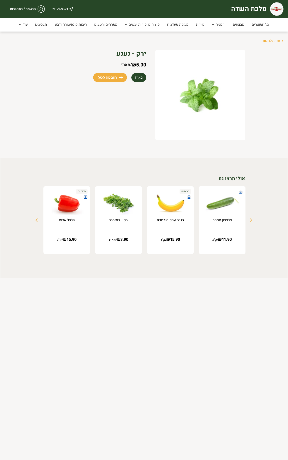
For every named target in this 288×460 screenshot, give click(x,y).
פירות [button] (200, 24)
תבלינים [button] (41, 24)
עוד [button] (25, 24)
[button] (219, 25)
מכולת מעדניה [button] (178, 24)
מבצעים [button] (238, 24)
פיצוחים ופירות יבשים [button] (144, 24)
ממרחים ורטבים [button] (105, 24)
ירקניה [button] (220, 24)
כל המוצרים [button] (260, 24)
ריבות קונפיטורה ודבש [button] (70, 24)
